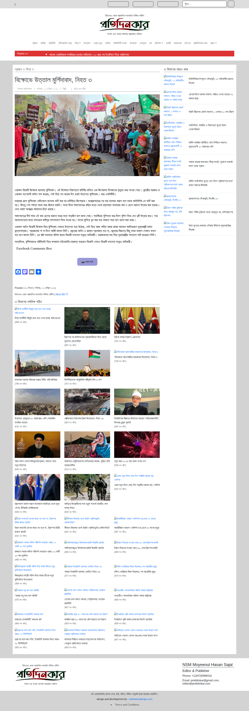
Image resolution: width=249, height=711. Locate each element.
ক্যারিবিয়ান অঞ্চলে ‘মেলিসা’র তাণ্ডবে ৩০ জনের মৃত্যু (136, 527)
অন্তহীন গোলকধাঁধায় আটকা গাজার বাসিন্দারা (132, 595)
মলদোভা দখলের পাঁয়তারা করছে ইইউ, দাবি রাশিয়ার (36, 379)
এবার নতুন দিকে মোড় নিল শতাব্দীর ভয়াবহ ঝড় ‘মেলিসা (137, 485)
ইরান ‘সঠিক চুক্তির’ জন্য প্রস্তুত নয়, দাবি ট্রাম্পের (211, 212)
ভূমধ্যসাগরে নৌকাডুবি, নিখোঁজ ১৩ (203, 198)
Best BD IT (62, 294)
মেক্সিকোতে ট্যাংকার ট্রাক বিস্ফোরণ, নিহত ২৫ (84, 418)
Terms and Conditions (127, 704)
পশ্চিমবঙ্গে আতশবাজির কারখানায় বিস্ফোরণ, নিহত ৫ (136, 357)
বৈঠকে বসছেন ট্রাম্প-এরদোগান (127, 337)
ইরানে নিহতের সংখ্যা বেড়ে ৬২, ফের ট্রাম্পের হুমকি (136, 547)
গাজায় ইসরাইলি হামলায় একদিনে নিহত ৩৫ (82, 571)
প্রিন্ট (65, 88)
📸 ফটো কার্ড (87, 261)
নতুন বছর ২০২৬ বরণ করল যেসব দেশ (130, 461)
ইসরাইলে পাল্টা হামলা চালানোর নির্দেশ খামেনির (133, 619)
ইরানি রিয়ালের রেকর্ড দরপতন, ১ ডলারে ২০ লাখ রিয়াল (211, 111)
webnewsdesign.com (140, 699)
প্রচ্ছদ (18, 69)
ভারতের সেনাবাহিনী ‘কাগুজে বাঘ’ (28, 619)
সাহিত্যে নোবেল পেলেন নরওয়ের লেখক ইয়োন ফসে (135, 635)
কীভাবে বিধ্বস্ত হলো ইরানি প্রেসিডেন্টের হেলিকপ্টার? (87, 527)
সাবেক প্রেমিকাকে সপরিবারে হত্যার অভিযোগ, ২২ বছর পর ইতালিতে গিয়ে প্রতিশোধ (89, 54)
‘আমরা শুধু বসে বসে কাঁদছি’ (26, 595)
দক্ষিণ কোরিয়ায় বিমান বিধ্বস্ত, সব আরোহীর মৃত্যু (134, 571)
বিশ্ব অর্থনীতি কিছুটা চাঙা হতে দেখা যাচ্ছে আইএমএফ (37, 318)
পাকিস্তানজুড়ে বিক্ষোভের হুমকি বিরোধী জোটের (84, 547)
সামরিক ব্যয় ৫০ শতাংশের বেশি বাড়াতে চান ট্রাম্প (85, 619)
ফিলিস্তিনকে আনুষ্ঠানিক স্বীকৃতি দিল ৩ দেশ (82, 379)
